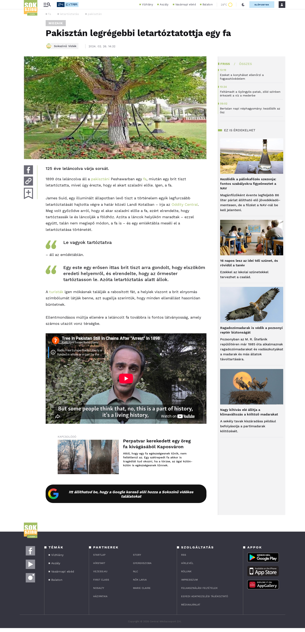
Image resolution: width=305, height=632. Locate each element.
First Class (101, 579)
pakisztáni (100, 179)
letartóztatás (69, 14)
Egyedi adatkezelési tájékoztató (204, 596)
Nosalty (98, 588)
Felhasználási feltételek (199, 588)
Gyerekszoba (142, 563)
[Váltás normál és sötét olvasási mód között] (243, 4)
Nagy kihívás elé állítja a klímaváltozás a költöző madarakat (249, 412)
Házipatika (100, 596)
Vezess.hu (100, 571)
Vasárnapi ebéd (185, 4)
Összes (245, 64)
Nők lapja (140, 579)
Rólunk (186, 571)
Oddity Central (185, 204)
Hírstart (99, 563)
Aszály (164, 4)
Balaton (208, 4)
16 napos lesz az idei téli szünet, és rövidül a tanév (249, 263)
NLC (135, 571)
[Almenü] (47, 4)
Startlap (99, 554)
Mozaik (56, 23)
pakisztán (95, 14)
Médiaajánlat (190, 604)
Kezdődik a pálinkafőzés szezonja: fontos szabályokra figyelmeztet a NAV (248, 183)
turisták (56, 292)
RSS (183, 554)
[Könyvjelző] (28, 193)
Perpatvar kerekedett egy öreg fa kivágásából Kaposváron (157, 443)
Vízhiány (147, 4)
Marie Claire (142, 588)
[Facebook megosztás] (28, 169)
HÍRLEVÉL (187, 563)
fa (49, 14)
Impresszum (189, 579)
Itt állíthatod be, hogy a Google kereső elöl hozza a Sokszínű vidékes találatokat (131, 494)
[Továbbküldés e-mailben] (28, 181)
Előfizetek (262, 5)
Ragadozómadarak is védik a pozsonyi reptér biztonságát (251, 330)
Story (137, 554)
